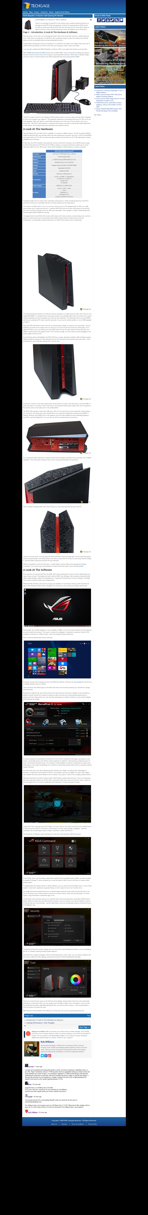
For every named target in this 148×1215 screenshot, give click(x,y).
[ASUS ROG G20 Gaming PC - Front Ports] (57, 400)
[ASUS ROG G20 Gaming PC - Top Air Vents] (57, 503)
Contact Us (44, 12)
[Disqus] (57, 1088)
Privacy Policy (92, 1124)
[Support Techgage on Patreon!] (121, 22)
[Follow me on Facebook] (46, 1057)
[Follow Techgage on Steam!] (112, 20)
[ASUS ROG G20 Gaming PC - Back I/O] (57, 454)
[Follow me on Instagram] (49, 1057)
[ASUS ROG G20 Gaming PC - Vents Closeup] (57, 553)
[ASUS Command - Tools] (57, 997)
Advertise (64, 1124)
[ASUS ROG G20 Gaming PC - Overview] (57, 310)
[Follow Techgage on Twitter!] (103, 20)
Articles (25, 12)
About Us (54, 1124)
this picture (80, 566)
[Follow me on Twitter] (42, 1057)
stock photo (54, 407)
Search (51, 12)
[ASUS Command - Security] (57, 946)
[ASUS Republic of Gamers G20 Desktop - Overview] (57, 114)
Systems (63, 19)
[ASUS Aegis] (57, 823)
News (31, 12)
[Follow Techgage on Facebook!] (99, 20)
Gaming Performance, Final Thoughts (40, 1023)
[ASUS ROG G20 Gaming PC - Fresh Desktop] (57, 626)
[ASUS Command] (57, 875)
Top (88, 1015)
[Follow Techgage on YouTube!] (108, 20)
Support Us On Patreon (62, 12)
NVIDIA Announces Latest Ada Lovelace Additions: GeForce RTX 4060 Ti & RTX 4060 (109, 104)
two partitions (79, 682)
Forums (36, 12)
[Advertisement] (57, 237)
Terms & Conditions (77, 1124)
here (52, 580)
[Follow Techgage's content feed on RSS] (117, 20)
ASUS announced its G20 (36, 52)
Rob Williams (41, 19)
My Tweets (97, 115)
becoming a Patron (58, 1035)
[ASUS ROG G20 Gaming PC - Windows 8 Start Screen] (57, 678)
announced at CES (72, 57)
